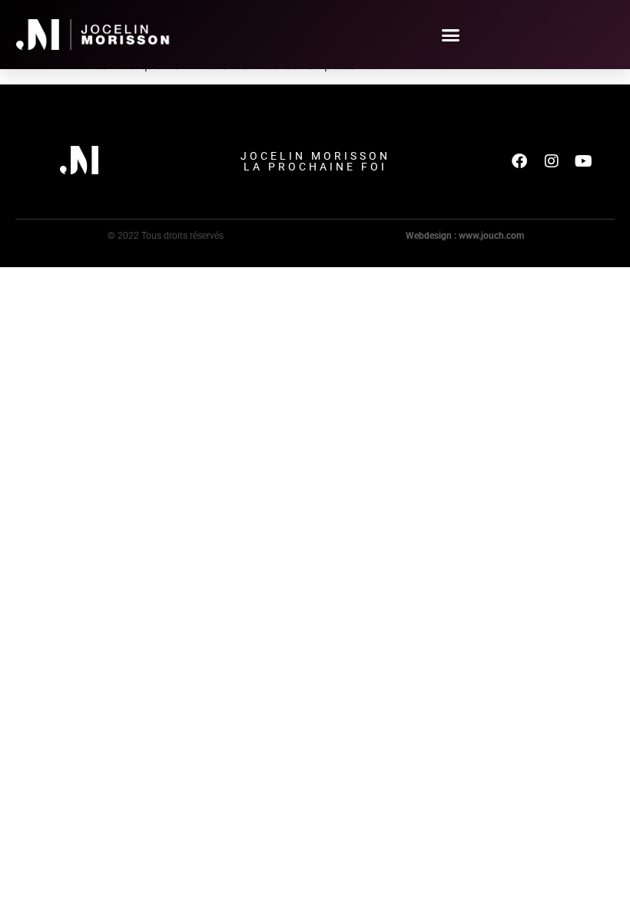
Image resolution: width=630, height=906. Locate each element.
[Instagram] (551, 161)
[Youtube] (584, 161)
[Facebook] (519, 161)
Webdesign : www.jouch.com (465, 235)
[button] (451, 34)
